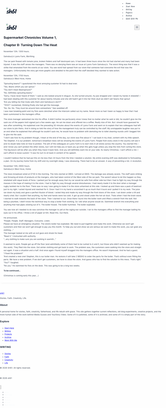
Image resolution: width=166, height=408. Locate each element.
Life (6, 363)
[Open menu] (136, 27)
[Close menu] (0, 387)
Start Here (130, 6)
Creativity (9, 360)
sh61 (2, 293)
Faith (7, 357)
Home (128, 3)
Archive (129, 15)
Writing (129, 9)
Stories (8, 354)
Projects (129, 12)
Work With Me (132, 18)
